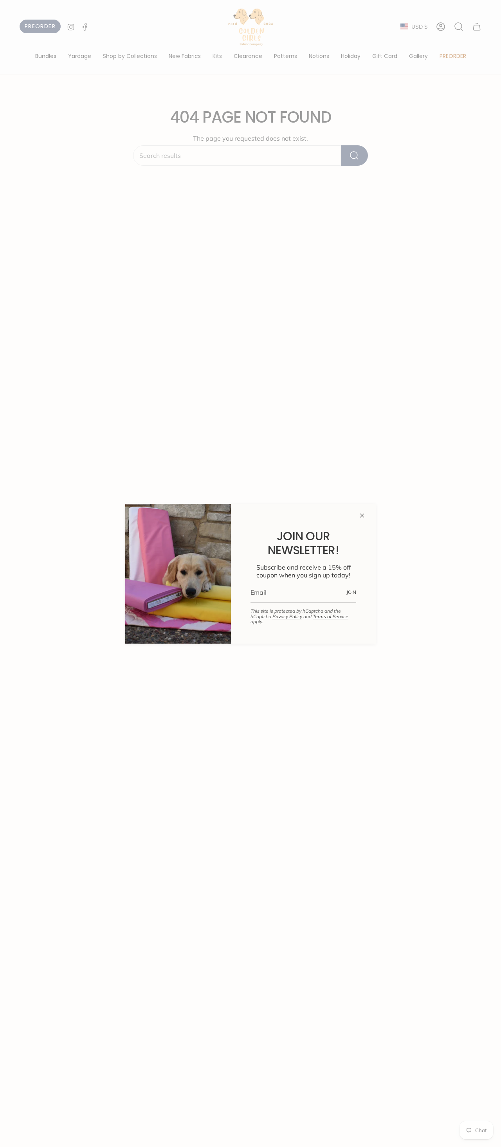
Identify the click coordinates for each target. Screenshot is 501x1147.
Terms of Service (330, 616)
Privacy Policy (287, 616)
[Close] (362, 515)
